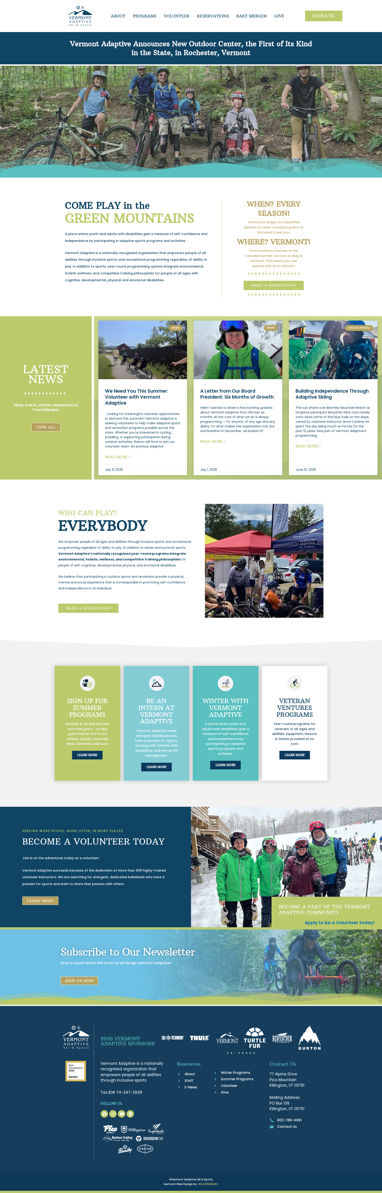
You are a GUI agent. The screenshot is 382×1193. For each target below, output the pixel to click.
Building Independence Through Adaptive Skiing (332, 394)
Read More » (117, 457)
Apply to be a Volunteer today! (340, 923)
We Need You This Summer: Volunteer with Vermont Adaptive (136, 397)
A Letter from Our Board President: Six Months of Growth (237, 394)
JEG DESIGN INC (208, 1184)
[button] (227, 1052)
